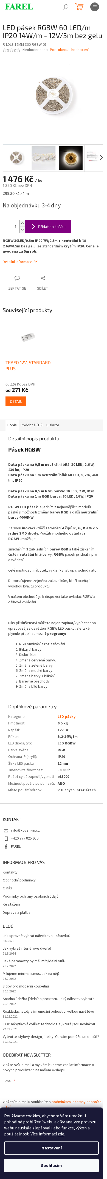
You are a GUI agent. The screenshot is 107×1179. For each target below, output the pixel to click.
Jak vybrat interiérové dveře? (27, 948)
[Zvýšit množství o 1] (22, 223)
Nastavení (51, 1148)
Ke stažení (11, 904)
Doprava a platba (16, 912)
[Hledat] (65, 6)
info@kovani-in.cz (25, 830)
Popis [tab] (12, 425)
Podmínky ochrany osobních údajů (30, 896)
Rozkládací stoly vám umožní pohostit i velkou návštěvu (48, 1011)
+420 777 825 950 (24, 838)
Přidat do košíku (52, 226)
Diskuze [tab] (52, 425)
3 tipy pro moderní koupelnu (26, 986)
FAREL (16, 846)
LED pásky (66, 717)
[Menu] (94, 6)
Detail (16, 401)
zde (61, 1134)
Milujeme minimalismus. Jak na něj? (31, 974)
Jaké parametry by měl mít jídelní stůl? (34, 961)
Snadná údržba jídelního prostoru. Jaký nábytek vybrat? (48, 999)
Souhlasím (51, 1166)
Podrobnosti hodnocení (69, 50)
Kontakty (10, 872)
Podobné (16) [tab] (32, 425)
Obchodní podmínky (19, 880)
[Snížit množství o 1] (22, 230)
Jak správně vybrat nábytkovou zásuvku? (37, 936)
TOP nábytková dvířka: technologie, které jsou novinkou (49, 1024)
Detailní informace (17, 262)
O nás (7, 888)
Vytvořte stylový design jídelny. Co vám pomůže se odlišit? (51, 1037)
